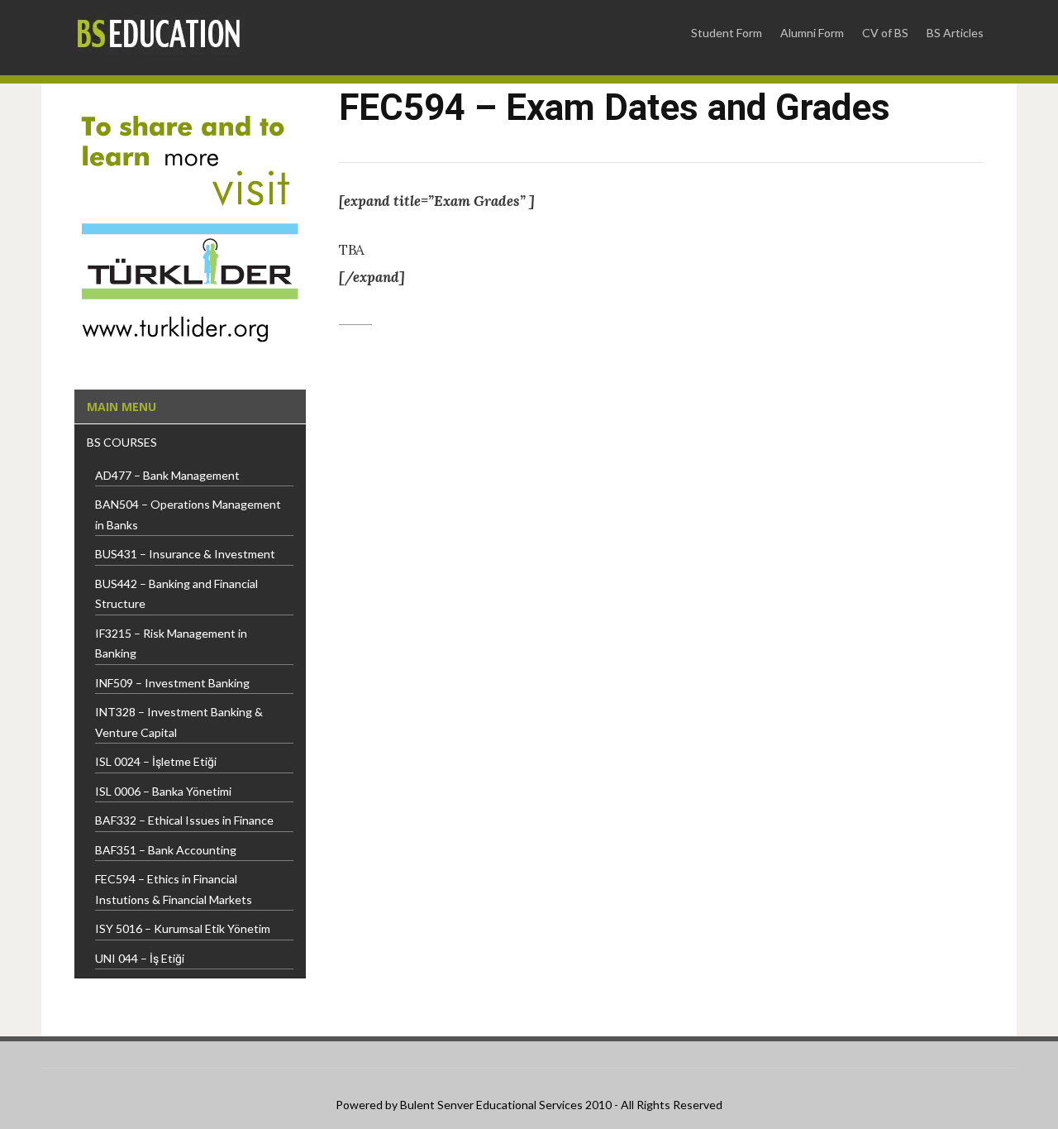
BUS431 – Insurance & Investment (185, 554)
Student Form (726, 33)
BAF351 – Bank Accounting (165, 850)
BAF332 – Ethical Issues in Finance (184, 820)
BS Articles (955, 33)
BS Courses (122, 442)
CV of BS (885, 33)
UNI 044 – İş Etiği (139, 958)
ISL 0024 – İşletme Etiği (156, 761)
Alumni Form (812, 33)
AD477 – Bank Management (167, 475)
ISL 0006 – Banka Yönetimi (163, 791)
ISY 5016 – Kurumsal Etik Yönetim (182, 928)
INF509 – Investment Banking (172, 683)
